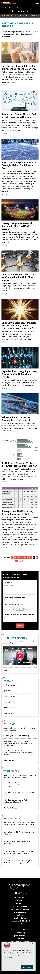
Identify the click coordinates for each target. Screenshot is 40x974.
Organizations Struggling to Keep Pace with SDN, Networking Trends (19, 374)
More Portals (8, 713)
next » (22, 561)
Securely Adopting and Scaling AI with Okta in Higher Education (19, 729)
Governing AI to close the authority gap (17, 735)
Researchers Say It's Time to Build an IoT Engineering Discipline (19, 115)
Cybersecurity (8, 691)
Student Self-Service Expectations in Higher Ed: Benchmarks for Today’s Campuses (19, 776)
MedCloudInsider (20, 918)
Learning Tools (8, 702)
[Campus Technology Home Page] (8, 3)
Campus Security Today (20, 906)
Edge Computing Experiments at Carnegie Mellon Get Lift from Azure (19, 165)
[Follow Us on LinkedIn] (13, 11)
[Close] (33, 944)
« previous (6, 557)
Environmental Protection (20, 909)
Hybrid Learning (23, 15)
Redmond (20, 927)
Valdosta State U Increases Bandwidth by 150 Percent (15, 419)
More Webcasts (8, 760)
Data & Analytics (9, 696)
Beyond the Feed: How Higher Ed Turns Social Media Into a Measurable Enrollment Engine (19, 823)
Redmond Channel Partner (20, 930)
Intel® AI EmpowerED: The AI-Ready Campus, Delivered (18, 833)
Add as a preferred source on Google (12, 7)
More (5, 670)
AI (15, 15)
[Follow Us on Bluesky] (19, 11)
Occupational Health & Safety (20, 921)
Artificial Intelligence (10, 685)
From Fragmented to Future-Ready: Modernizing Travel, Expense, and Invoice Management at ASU (17, 743)
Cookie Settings (18, 962)
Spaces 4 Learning (20, 936)
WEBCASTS (9, 724)
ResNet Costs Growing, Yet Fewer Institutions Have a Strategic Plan (19, 464)
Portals (8, 681)
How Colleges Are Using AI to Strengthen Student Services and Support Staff (17, 862)
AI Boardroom (20, 897)
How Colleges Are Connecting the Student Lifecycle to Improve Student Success (18, 852)
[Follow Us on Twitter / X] (16, 11)
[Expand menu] (37, 4)
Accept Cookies (27, 967)
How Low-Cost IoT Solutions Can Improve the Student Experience (18, 67)
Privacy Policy (19, 604)
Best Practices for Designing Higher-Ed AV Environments (17, 843)
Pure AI (20, 924)
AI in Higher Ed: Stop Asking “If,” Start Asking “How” (18, 793)
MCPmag (20, 915)
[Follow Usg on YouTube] (24, 11)
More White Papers (10, 808)
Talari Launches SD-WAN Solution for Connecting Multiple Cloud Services (19, 277)
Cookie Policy (8, 957)
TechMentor (20, 939)
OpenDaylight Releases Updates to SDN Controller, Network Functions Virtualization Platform (19, 325)
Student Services (9, 707)
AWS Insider (20, 903)
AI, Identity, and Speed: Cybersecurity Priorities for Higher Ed (19, 643)
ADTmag (20, 900)
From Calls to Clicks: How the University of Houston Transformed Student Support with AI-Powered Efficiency (19, 785)
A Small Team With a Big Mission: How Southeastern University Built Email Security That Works (18, 753)
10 (17, 561)
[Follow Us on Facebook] (21, 11)
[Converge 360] (20, 885)
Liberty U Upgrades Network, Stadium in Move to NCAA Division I (17, 226)
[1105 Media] (20, 893)
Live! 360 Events (20, 912)
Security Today (20, 933)
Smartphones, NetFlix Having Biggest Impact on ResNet (17, 512)
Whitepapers (11, 771)
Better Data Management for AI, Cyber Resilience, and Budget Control (16, 801)
